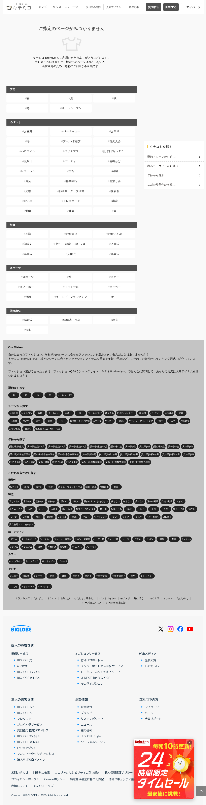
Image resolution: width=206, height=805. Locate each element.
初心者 (26, 576)
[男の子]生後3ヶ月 (57, 446)
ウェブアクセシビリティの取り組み (77, 772)
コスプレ (13, 586)
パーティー (72, 161)
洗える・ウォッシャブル (70, 487)
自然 (40, 547)
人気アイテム (113, 7)
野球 (28, 296)
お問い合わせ (19, 772)
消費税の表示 (41, 772)
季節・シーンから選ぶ (161, 156)
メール (149, 713)
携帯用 (103, 509)
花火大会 (115, 141)
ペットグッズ (44, 586)
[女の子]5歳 (57, 462)
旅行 (71, 171)
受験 (28, 191)
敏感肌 (50, 517)
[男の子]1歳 (116, 446)
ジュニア (13, 576)
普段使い (64, 547)
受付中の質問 (93, 7)
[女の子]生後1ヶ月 (108, 454)
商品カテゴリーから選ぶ (162, 166)
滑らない (28, 501)
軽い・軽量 (67, 509)
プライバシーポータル (25, 779)
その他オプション (92, 683)
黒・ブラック (32, 561)
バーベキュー (71, 131)
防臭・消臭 (91, 487)
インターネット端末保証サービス (102, 666)
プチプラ (126, 517)
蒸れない (40, 501)
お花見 (28, 131)
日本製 (26, 517)
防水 (38, 487)
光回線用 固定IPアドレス (32, 730)
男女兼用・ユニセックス (21, 524)
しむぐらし (152, 666)
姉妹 (64, 576)
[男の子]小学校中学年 (44, 454)
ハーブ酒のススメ (91, 602)
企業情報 (81, 699)
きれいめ (52, 547)
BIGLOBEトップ (43, 786)
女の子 (76, 576)
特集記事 (134, 7)
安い (114, 517)
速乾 (50, 487)
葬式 (115, 320)
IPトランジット (26, 748)
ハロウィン (28, 151)
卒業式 (28, 254)
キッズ (57, 6)
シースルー (45, 539)
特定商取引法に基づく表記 (87, 779)
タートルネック (29, 539)
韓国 (38, 517)
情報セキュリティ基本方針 (125, 779)
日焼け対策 (166, 501)
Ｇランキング (22, 598)
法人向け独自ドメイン (31, 759)
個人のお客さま (22, 645)
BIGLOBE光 (24, 660)
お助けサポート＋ (92, 660)
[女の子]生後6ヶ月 (150, 454)
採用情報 (86, 730)
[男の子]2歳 (130, 446)
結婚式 (28, 320)
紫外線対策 (152, 501)
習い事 (28, 201)
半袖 (153, 509)
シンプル (13, 547)
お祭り (115, 131)
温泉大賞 (150, 660)
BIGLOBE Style (91, 736)
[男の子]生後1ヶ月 (36, 446)
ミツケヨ (168, 598)
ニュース (86, 724)
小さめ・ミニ (16, 509)
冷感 (26, 487)
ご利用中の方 (148, 699)
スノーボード (28, 287)
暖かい (64, 501)
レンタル (62, 517)
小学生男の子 (118, 576)
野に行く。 (140, 598)
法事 (28, 330)
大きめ (180, 501)
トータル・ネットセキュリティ (100, 672)
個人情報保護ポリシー (119, 772)
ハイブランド (100, 517)
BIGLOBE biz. (26, 707)
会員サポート (153, 719)
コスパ (138, 517)
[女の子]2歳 (15, 462)
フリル (138, 539)
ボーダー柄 (98, 539)
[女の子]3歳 (29, 462)
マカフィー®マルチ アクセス (35, 754)
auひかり (23, 666)
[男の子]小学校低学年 (19, 454)
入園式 (71, 254)
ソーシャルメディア (93, 742)
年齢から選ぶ (155, 175)
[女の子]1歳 (188, 454)
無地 (174, 539)
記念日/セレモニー (115, 151)
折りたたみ (116, 509)
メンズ (42, 6)
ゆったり (42, 509)
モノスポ (125, 598)
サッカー (115, 287)
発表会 (115, 191)
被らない (127, 501)
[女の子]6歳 (72, 462)
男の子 (88, 576)
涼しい (76, 501)
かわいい (186, 539)
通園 (71, 211)
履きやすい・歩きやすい (96, 501)
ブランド (86, 713)
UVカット (14, 487)
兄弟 (52, 576)
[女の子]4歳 (43, 462)
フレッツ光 (24, 719)
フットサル (72, 287)
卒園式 (115, 254)
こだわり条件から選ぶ (161, 184)
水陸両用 (104, 487)
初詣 (28, 234)
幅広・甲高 (178, 509)
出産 (115, 201)
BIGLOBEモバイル (28, 672)
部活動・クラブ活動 (71, 191)
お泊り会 (115, 181)
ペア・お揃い (153, 517)
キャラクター (147, 576)
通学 (28, 211)
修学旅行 (71, 181)
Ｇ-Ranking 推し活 (115, 602)
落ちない (115, 501)
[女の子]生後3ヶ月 (129, 454)
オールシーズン (71, 108)
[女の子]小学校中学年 (115, 462)
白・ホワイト (16, 561)
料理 (115, 171)
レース (126, 539)
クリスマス (72, 151)
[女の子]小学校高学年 (139, 462)
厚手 (129, 509)
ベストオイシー (108, 598)
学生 (133, 576)
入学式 (115, 244)
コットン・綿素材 (63, 539)
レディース (72, 6)
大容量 (54, 509)
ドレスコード (71, 201)
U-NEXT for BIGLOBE (95, 678)
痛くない (139, 501)
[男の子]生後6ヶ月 (78, 446)
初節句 (28, 244)
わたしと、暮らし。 (85, 598)
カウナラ (154, 598)
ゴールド (62, 561)
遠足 (28, 181)
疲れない (52, 501)
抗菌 (116, 487)
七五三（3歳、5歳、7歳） (71, 244)
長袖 (166, 509)
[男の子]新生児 (16, 446)
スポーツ (28, 277)
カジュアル (26, 547)
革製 (162, 539)
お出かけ (115, 161)
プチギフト (38, 576)
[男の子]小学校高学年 (68, 454)
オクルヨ (52, 598)
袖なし (191, 509)
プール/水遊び (71, 141)
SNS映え (167, 517)
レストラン (28, 171)
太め (30, 509)
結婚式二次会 (71, 320)
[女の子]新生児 (89, 454)
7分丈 (14, 517)
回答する (171, 7)
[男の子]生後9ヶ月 (98, 446)
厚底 (74, 517)
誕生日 (28, 161)
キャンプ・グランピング (71, 296)
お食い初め (115, 234)
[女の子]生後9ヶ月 (171, 454)
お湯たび (65, 598)
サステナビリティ (92, 719)
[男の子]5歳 (173, 446)
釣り (115, 296)
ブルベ (86, 517)
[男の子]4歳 (159, 446)
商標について (19, 786)
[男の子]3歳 (144, 446)
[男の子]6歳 (187, 446)
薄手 (141, 509)
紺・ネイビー (48, 561)
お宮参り (71, 234)
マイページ (193, 7)
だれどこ (38, 598)
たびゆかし (183, 598)
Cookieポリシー (54, 779)
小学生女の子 (102, 576)
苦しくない (14, 501)
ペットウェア (28, 586)
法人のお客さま (22, 699)
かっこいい (77, 547)
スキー (115, 277)
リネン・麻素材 (82, 539)
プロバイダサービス (29, 724)
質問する (153, 7)
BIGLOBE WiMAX (28, 678)
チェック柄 (112, 539)
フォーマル (91, 547)
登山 (71, 277)
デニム (13, 539)
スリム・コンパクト (86, 509)
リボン (150, 539)
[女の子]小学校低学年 (91, 462)
